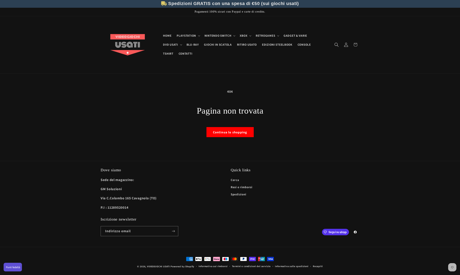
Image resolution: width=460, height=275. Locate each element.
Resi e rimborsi (241, 187)
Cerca (235, 180)
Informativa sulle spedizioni (292, 266)
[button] (188, 35)
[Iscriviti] (173, 231)
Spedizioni (238, 194)
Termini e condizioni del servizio (251, 266)
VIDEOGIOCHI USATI (158, 266)
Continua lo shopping (230, 132)
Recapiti (318, 266)
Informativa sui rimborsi (213, 266)
